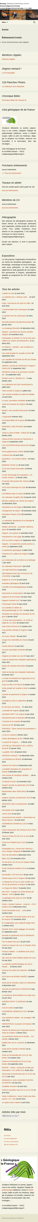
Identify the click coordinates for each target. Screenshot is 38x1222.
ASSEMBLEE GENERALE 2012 (14, 1011)
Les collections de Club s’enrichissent (16, 384)
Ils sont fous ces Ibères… (12, 707)
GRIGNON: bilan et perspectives (14, 804)
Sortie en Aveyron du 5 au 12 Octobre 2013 (19, 945)
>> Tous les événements (11, 173)
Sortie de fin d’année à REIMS (14, 1049)
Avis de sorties (7, 1008)
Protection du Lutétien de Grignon (15, 554)
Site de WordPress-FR (11, 1144)
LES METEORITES (9, 570)
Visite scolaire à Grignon (11, 391)
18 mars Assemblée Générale (13, 650)
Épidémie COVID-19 (10, 465)
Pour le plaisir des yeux (11, 942)
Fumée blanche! (8, 646)
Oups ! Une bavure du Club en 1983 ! (16, 303)
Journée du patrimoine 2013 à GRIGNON (18, 935)
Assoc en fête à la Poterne (12, 685)
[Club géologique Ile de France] (9, 120)
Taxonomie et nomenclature (12, 593)
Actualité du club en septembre (14, 701)
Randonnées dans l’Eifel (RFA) (14, 791)
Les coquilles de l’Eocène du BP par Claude (19, 359)
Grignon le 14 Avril (9, 580)
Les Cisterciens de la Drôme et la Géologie (18, 560)
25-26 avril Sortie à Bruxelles (13, 469)
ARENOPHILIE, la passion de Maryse (16, 1024)
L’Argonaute (6, 417)
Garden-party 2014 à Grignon (13, 878)
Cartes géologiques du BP (12, 738)
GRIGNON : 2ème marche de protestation (18, 729)
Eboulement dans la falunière (13, 718)
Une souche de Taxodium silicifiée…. (16, 775)
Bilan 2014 (6, 858)
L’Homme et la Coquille (11, 721)
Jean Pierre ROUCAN (10, 626)
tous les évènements (10, 190)
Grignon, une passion (10, 533)
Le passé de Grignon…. (11, 742)
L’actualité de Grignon (10, 711)
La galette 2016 (8, 752)
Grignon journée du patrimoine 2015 (16, 785)
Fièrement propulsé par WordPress (13, 1218)
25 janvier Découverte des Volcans (15, 481)
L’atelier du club (8, 293)
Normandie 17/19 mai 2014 (12, 875)
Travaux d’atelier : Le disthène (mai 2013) (18, 952)
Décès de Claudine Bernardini (13, 666)
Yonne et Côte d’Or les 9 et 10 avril (15, 836)
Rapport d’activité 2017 (11, 600)
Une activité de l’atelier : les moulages (16, 1018)
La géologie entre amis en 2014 (14, 898)
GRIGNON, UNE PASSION (12, 427)
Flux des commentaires (11, 1141)
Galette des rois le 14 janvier (13, 1043)
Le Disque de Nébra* (10, 888)
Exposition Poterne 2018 (11, 514)
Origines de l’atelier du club (12, 656)
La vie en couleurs (9, 735)
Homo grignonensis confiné (12, 452)
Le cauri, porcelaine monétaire (14, 401)
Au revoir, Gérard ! (9, 636)
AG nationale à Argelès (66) (12, 497)
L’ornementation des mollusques (14, 309)
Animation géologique (10, 583)
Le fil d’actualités (8, 73)
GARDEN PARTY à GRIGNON (14, 1002)
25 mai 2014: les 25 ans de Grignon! (16, 862)
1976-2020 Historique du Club (13, 487)
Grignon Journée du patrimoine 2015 (16, 798)
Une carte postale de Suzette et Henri (16, 353)
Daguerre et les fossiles (11, 597)
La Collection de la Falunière (13, 86)
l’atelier (31, 1190)
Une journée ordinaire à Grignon (14, 630)
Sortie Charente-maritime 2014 (14, 868)
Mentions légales (8, 59)
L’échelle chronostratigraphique (14, 587)
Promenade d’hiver (9, 604)
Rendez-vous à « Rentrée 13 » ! (14, 378)
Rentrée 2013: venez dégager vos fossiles (18, 929)
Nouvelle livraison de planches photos (16, 322)
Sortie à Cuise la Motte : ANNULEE (15, 433)
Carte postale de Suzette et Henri (15, 688)
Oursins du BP (7, 725)
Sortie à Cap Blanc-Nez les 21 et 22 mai (17, 1090)
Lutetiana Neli (7, 455)
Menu (4, 22)
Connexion (7, 1135)
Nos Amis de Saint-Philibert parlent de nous (19, 958)
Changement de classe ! (11, 511)
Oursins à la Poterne (10, 765)
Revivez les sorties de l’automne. (15, 970)
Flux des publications (10, 1138)
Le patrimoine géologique (12, 550)
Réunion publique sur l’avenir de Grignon (18, 501)
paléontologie (7, 1190)
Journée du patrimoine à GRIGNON (16, 989)
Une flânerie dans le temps (12, 494)
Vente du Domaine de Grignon (14, 404)
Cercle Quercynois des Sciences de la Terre (19, 830)
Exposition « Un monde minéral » (15, 459)
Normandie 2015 (8, 810)
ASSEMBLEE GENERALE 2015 (14, 824)
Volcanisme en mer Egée (11, 507)
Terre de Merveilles (9, 855)
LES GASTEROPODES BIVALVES (15, 445)
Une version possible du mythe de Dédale (18, 394)
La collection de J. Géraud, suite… (15, 297)
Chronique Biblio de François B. (14, 100)
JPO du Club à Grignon (11, 540)
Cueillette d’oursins (9, 1086)
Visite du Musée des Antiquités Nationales (18, 660)
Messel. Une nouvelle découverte (15, 410)
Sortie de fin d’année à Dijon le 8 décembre (19, 983)
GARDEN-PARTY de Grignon (13, 714)
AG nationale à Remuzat (11, 566)
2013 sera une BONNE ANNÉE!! (14, 977)
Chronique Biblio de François (13, 420)
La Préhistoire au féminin (11, 759)
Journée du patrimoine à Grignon (15, 694)
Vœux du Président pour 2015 (13, 842)
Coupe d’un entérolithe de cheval (15, 640)
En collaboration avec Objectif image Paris (18, 923)
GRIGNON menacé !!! (10, 756)
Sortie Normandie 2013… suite (14, 910)
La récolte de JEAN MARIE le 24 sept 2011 (18, 995)
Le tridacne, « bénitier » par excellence (17, 347)
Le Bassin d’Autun (9, 782)
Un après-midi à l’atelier (11, 1102)
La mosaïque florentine (11, 328)
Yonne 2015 (6, 814)
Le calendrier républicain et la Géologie (17, 521)
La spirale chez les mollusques (14, 316)
